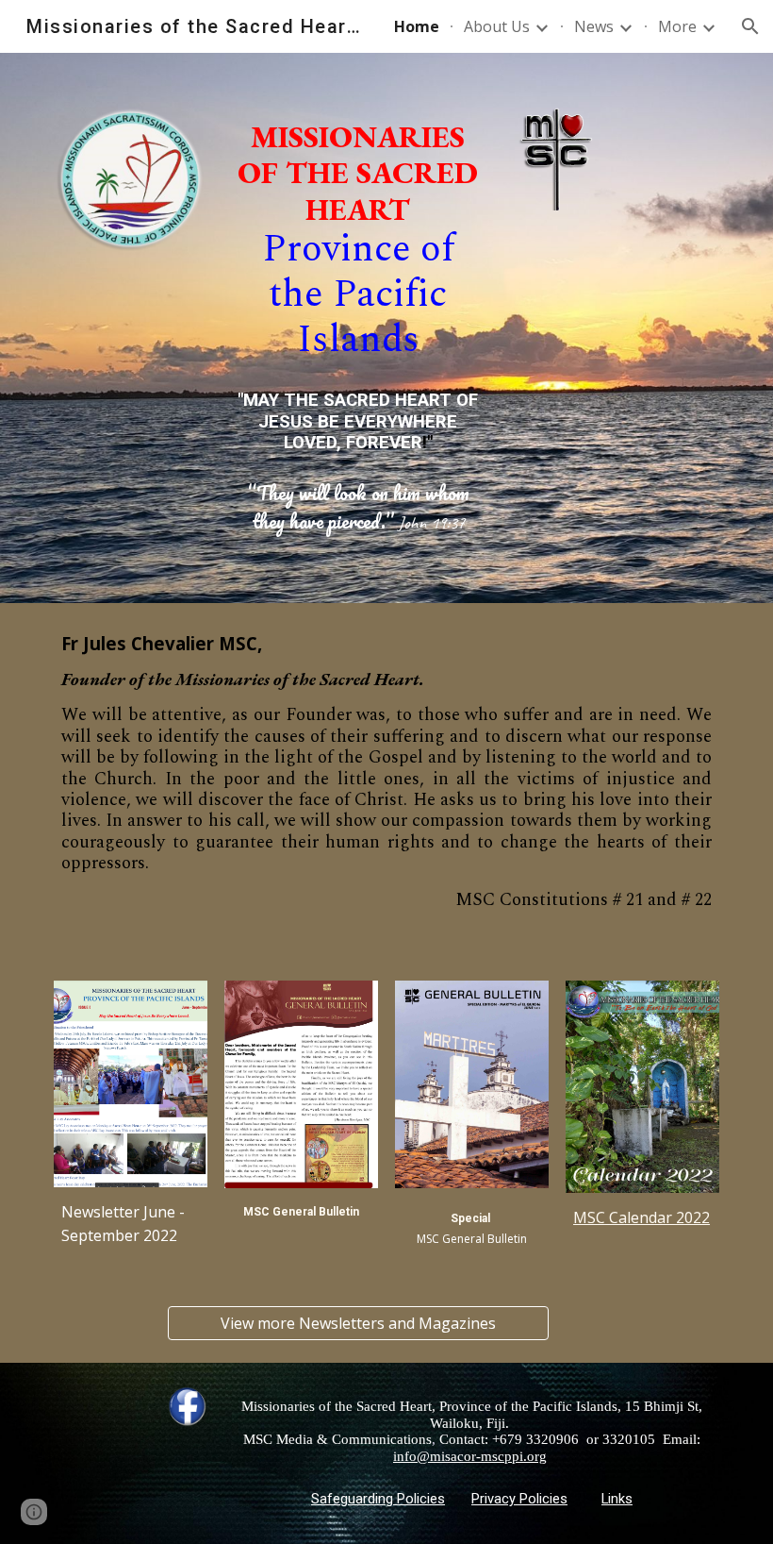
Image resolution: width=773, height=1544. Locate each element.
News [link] (594, 26)
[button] (750, 26)
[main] (358, 241)
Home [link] (416, 26)
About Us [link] (497, 26)
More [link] (677, 26)
